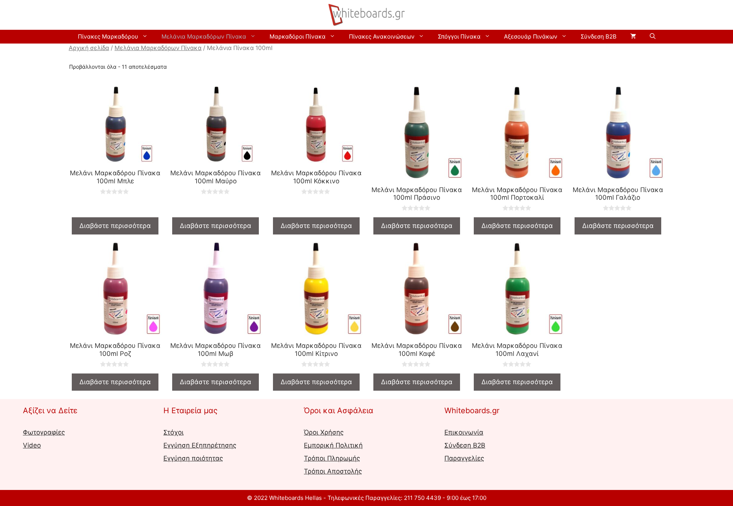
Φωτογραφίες (44, 432)
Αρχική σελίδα (89, 48)
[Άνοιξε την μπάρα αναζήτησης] (652, 37)
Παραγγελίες (464, 458)
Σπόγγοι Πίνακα (459, 36)
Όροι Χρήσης (324, 432)
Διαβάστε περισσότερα (115, 226)
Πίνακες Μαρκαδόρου (108, 36)
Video (32, 445)
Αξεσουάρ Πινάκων (530, 36)
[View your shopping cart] (633, 37)
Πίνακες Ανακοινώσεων (382, 36)
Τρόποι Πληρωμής (332, 458)
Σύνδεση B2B (599, 36)
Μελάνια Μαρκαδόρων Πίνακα (203, 36)
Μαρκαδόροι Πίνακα (298, 36)
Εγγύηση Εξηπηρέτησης (199, 445)
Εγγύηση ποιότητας (193, 458)
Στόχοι (173, 432)
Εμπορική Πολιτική (333, 445)
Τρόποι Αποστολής (333, 471)
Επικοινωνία (463, 432)
